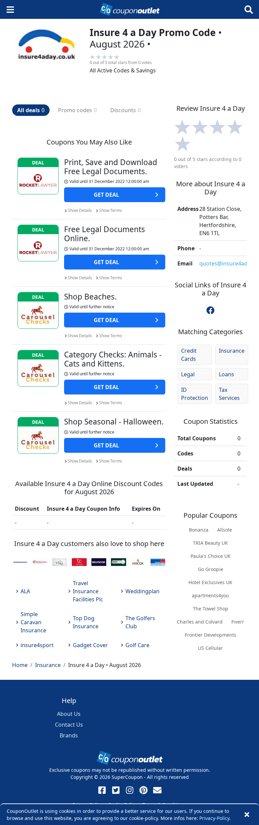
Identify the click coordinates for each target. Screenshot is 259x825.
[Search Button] (248, 9)
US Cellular (210, 648)
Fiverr (237, 621)
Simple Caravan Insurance (33, 622)
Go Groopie (210, 569)
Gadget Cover (90, 645)
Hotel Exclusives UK (210, 582)
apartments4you (210, 595)
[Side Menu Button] (10, 9)
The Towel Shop (210, 608)
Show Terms (110, 210)
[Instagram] (129, 790)
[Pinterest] (143, 790)
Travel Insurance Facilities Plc (88, 591)
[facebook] (210, 310)
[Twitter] (116, 790)
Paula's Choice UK (211, 556)
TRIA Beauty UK (210, 543)
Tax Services (229, 394)
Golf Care (137, 645)
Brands (69, 735)
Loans (226, 374)
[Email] (157, 790)
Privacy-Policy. (215, 818)
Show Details (80, 210)
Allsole (224, 530)
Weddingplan (142, 591)
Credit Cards (189, 354)
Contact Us (69, 724)
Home (20, 665)
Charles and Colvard (200, 621)
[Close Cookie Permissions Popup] (246, 814)
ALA (25, 591)
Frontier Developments (210, 635)
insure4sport (37, 645)
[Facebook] (102, 790)
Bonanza (198, 530)
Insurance (231, 350)
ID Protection (194, 394)
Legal (188, 374)
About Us (69, 714)
